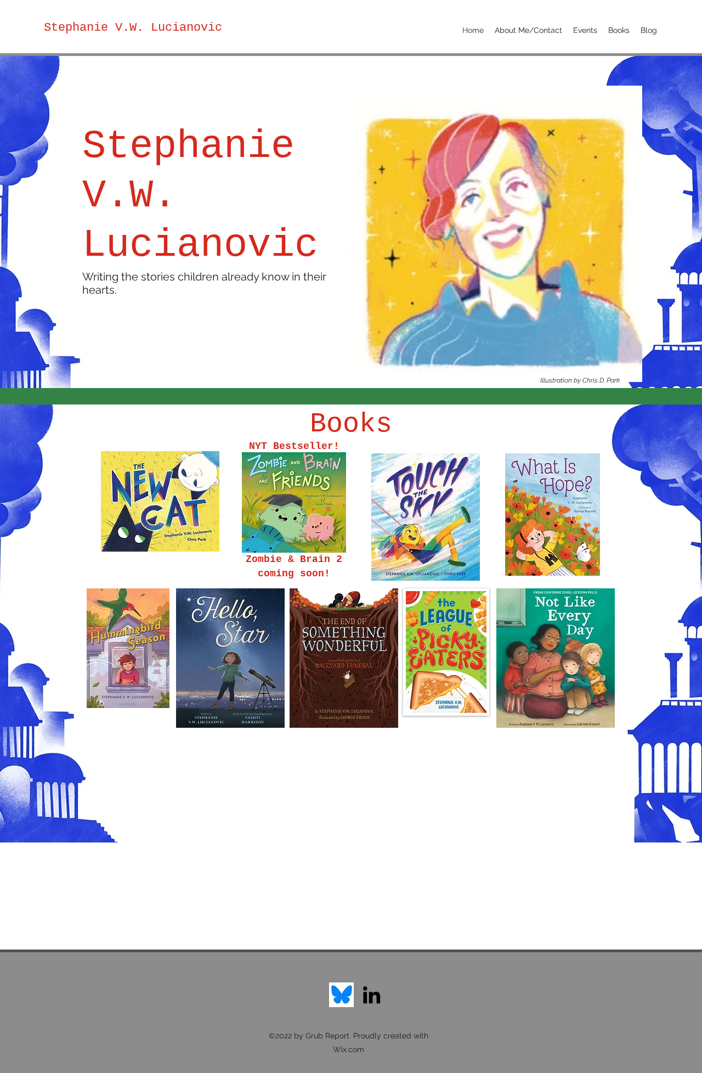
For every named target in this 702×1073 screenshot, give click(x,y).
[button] (619, 30)
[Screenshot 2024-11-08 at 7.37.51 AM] (341, 994)
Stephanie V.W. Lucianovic (133, 28)
